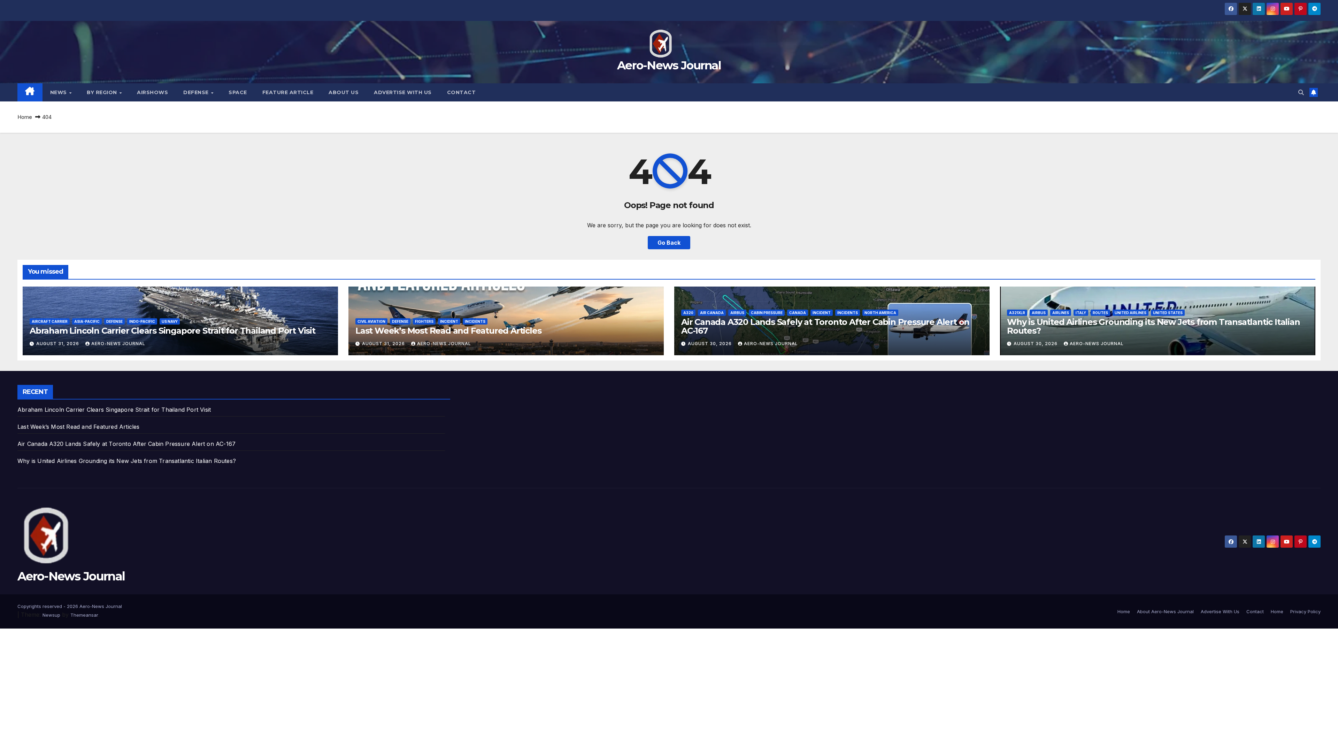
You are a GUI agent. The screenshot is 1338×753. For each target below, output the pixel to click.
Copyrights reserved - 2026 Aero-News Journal (69, 606)
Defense (196, 92)
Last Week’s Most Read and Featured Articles (448, 331)
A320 (688, 313)
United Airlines (1130, 313)
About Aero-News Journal (1165, 611)
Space (238, 92)
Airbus (737, 313)
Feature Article (288, 92)
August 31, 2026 (58, 343)
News (59, 92)
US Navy (170, 321)
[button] (1301, 92)
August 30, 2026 (710, 343)
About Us (344, 92)
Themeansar (84, 615)
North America (880, 313)
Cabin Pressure (767, 313)
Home (24, 117)
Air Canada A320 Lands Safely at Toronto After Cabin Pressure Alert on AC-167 (825, 326)
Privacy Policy (1305, 611)
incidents (475, 321)
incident (449, 321)
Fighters (424, 321)
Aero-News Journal (669, 65)
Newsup (51, 615)
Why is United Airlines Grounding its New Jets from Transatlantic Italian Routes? (1153, 326)
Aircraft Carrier (50, 321)
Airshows (152, 92)
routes (1100, 313)
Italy (1081, 313)
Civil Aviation (371, 321)
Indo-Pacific (142, 321)
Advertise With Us (403, 92)
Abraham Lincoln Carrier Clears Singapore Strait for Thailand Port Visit (172, 331)
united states (1168, 313)
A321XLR (1017, 313)
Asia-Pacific (87, 321)
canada (797, 313)
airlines (1060, 313)
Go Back (669, 242)
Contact (461, 92)
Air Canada (712, 313)
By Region (102, 92)
